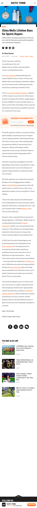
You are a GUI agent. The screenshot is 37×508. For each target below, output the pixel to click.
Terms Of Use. (30, 125)
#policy (31, 56)
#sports (22, 56)
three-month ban (7, 246)
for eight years (29, 261)
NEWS (4, 27)
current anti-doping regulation (17, 93)
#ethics (27, 56)
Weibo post (25, 208)
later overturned (16, 267)
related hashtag (12, 185)
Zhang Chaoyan (9, 53)
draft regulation (10, 75)
